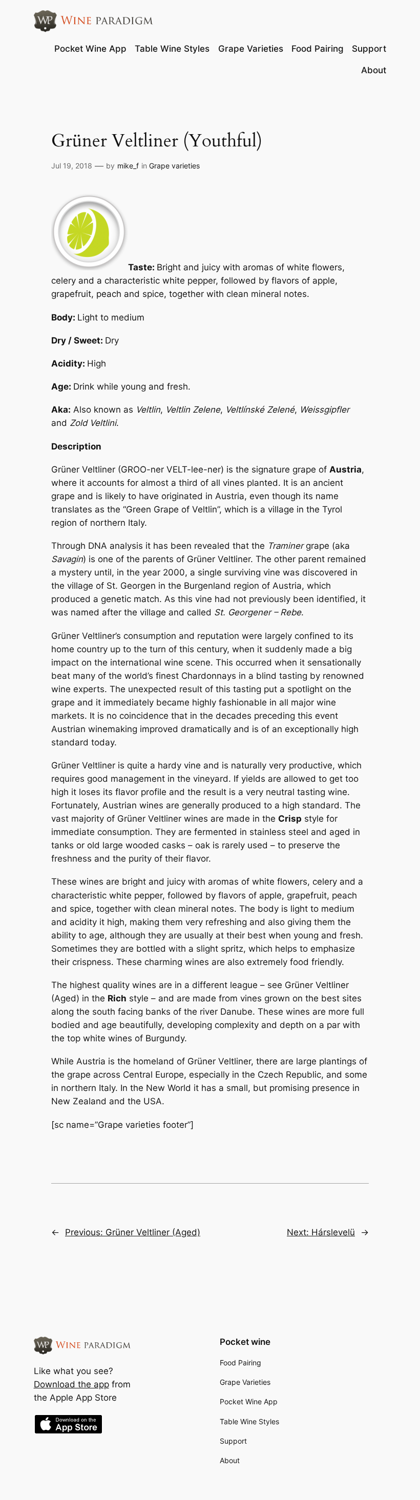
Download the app (71, 1384)
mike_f (128, 165)
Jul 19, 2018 (71, 165)
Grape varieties (174, 165)
